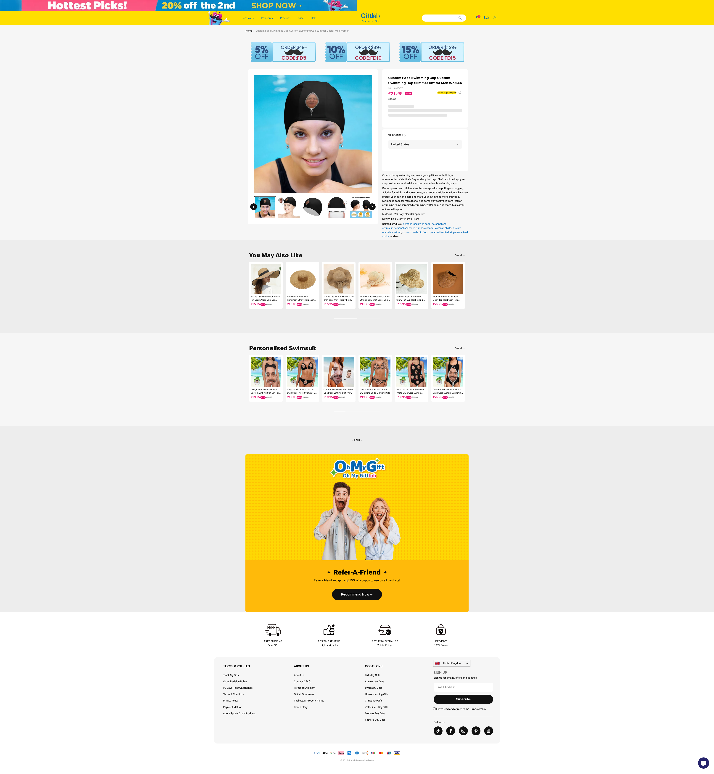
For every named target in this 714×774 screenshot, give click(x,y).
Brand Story (300, 707)
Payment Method (232, 707)
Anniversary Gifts (374, 681)
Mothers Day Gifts (375, 713)
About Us (299, 675)
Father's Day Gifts (375, 719)
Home (248, 30)
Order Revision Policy (235, 681)
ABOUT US (301, 666)
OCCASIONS (373, 666)
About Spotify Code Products (239, 713)
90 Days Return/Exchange (238, 687)
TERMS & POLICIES (236, 666)
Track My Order (231, 675)
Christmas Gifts (373, 700)
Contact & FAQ (302, 681)
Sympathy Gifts (373, 687)
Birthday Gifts (372, 675)
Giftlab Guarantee (304, 694)
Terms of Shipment (304, 687)
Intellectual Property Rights (309, 700)
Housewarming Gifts (376, 694)
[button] (253, 206)
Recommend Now (355, 594)
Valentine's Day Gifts (376, 707)
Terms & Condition (233, 694)
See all (458, 255)
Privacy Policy (230, 700)
